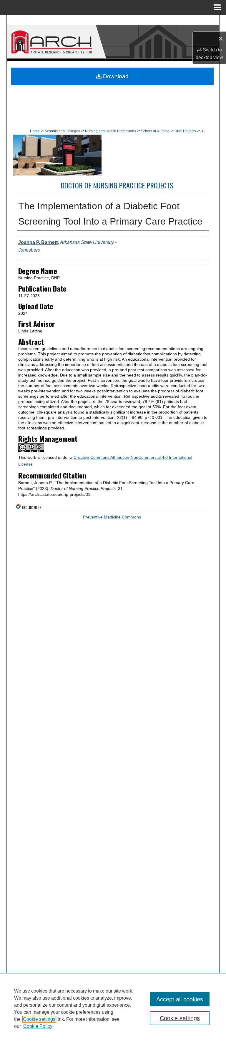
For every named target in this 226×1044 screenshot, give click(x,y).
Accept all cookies (179, 999)
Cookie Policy (37, 1026)
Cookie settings (39, 1019)
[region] (113, 1008)
